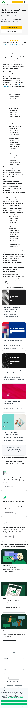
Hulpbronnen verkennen (10, 575)
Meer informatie (8, 536)
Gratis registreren (17, 2)
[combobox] (14, 678)
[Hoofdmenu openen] (24, 2)
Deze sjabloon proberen (11, 27)
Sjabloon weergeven (11, 31)
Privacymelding (11, 697)
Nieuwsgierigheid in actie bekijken (12, 607)
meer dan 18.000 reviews (11, 44)
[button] (14, 658)
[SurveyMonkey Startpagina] (3, 2)
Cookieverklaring (19, 697)
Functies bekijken (9, 486)
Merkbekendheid (7, 51)
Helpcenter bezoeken (9, 641)
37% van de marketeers (9, 55)
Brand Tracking (7, 4)
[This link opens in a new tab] (7, 682)
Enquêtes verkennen (9, 512)
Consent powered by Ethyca (21, 706)
